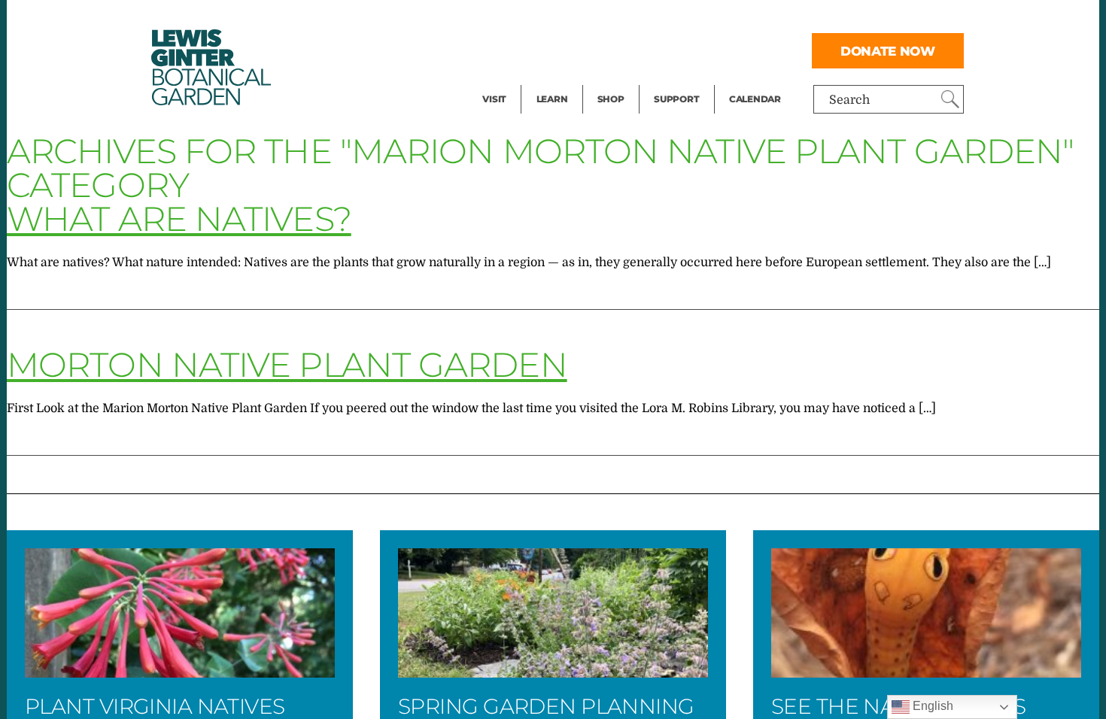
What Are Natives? (179, 218)
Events (501, 49)
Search (849, 100)
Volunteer (681, 79)
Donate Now (887, 51)
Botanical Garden (210, 67)
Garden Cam (572, 49)
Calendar (755, 99)
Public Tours (572, 19)
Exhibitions (515, 79)
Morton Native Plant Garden (287, 364)
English (931, 705)
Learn (552, 99)
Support (676, 99)
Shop (610, 99)
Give (666, 49)
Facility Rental (523, 19)
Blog (548, 79)
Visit (494, 99)
